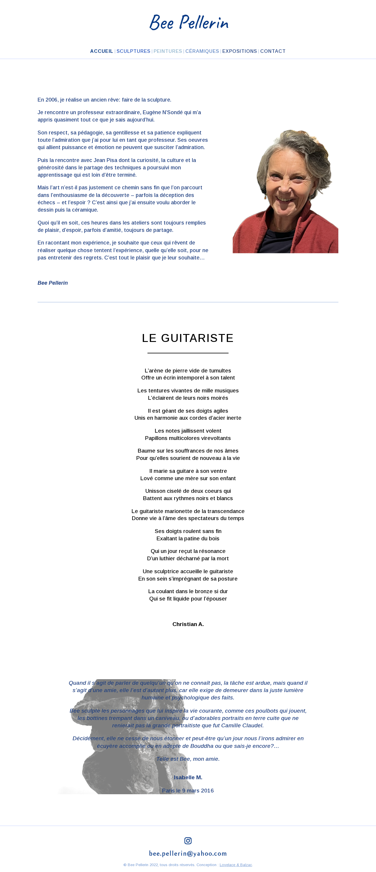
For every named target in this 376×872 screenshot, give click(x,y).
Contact (273, 51)
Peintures (168, 51)
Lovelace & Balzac (236, 865)
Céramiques (202, 51)
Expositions (239, 51)
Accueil (101, 51)
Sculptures (133, 51)
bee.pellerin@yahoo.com (188, 854)
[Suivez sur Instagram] (188, 841)
